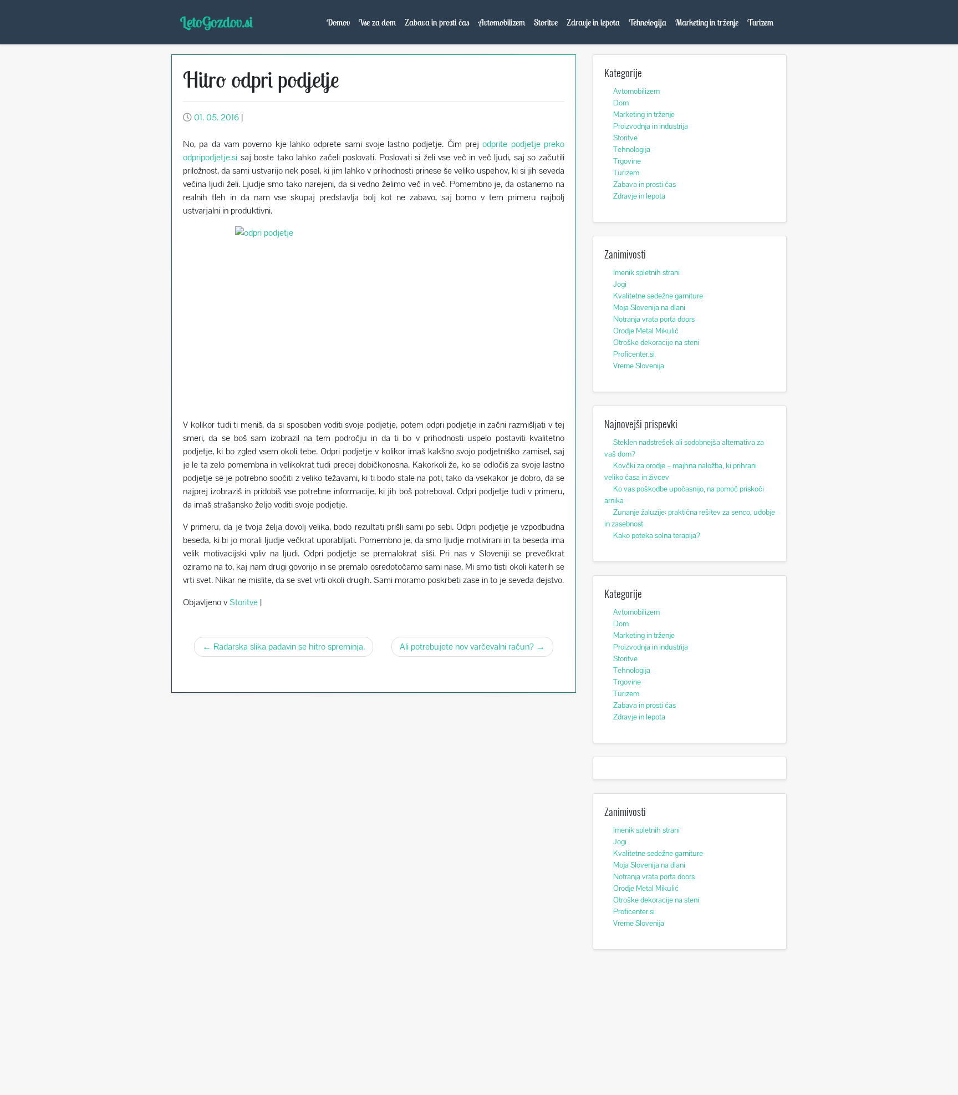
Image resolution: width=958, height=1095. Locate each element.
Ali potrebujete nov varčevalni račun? (467, 646)
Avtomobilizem (501, 22)
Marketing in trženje (706, 22)
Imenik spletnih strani (646, 272)
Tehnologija (647, 22)
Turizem (760, 22)
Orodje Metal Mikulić (646, 331)
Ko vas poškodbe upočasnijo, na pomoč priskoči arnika (684, 494)
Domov (338, 22)
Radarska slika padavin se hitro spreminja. (289, 646)
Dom (621, 103)
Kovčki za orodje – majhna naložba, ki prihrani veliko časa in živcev (680, 471)
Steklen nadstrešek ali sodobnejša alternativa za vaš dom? (684, 448)
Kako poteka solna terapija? (656, 535)
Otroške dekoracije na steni (656, 342)
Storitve (546, 22)
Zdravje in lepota (593, 22)
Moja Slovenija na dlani (649, 307)
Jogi (619, 284)
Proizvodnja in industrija (650, 126)
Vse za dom (377, 22)
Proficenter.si (634, 354)
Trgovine (627, 161)
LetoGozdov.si (216, 22)
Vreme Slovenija (638, 366)
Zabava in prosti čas (437, 22)
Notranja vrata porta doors (654, 319)
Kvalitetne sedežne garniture (658, 296)
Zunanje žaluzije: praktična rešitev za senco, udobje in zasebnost (689, 518)
